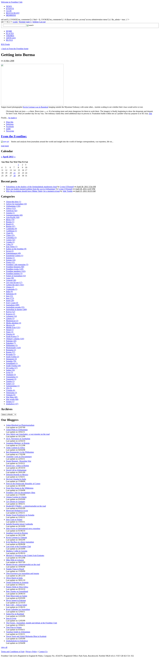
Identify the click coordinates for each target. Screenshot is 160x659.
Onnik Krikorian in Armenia (17, 582)
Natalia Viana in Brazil (15, 569)
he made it (12, 118)
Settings (35, 22)
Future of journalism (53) (16, 276)
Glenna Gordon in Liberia (16, 497)
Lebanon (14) (11, 316)
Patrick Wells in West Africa (17, 587)
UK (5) (9, 388)
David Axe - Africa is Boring (17, 466)
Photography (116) (13, 348)
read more (5, 146)
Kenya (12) (10, 312)
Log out (42, 22)
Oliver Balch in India (14, 578)
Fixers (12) (10, 262)
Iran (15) (9, 296)
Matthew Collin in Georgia (16, 551)
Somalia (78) (11, 361)
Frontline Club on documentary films (20, 493)
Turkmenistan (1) (13, 386)
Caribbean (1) (11, 231)
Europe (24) (11, 260)
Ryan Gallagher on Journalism (18, 609)
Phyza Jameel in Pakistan (16, 600)
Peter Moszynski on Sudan (16, 596)
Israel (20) (10, 300)
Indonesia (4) (11, 294)
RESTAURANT (13, 13)
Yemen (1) (10, 402)
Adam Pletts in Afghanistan (17, 430)
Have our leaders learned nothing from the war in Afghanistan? (31, 189)
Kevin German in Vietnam (16, 537)
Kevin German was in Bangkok (35, 107)
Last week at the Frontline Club (18, 546)
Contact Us (43, 652)
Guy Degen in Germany (15, 501)
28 (15, 176)
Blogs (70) (10, 220)
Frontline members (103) (16, 271)
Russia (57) (10, 352)
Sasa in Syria (11, 618)
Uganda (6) (10, 390)
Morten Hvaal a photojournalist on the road (23, 564)
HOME (9, 31)
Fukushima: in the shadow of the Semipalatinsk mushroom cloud (31, 187)
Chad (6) (9, 233)
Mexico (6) (10, 325)
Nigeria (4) (10, 334)
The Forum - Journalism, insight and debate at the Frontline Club (31, 623)
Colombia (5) (11, 238)
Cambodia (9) (11, 229)
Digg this (9, 122)
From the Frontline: (14, 136)
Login (15, 22)
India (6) (9, 291)
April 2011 (8, 156)
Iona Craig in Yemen (14, 519)
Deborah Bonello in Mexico (17, 475)
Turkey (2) (10, 384)
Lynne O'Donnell (67, 187)
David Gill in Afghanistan (16, 470)
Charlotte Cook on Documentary (19, 457)
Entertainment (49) (13, 253)
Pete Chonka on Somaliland (17, 591)
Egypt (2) (10, 251)
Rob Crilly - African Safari (16, 605)
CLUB (9, 11)
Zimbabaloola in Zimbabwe (17, 641)
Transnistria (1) (12, 377)
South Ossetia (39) (13, 366)
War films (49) (11, 397)
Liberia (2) (10, 318)
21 (15, 173)
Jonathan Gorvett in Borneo (17, 533)
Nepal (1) (10, 330)
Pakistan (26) (11, 341)
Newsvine (10, 131)
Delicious (10, 124)
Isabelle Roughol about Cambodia (19, 524)
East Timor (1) (11, 247)
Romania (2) (11, 350)
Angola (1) (10, 213)
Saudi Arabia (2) (12, 357)
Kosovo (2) (10, 314)
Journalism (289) (12, 305)
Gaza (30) (10, 278)
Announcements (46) (14, 215)
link (150, 113)
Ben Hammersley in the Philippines (20, 452)
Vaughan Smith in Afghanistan (18, 632)
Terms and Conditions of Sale (12, 652)
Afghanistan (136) (13, 206)
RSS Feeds (5, 44)
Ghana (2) (10, 287)
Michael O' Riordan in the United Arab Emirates (25, 555)
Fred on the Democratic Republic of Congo (23, 484)
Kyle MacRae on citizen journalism (20, 542)
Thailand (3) (11, 375)
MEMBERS (11, 15)
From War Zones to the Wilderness (19, 488)
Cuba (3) (9, 244)
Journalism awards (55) (15, 307)
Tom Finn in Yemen (14, 627)
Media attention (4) (13, 323)
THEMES (10, 36)
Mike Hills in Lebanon (15, 560)
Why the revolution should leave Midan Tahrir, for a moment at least (33, 191)
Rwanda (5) (10, 354)
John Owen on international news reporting (23, 528)
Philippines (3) (12, 345)
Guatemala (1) (11, 289)
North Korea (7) (12, 336)
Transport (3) (11, 379)
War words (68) (12, 399)
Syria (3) (9, 372)
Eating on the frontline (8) (16, 249)
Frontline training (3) (14, 273)
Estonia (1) (10, 258)
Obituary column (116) (15, 339)
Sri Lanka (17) (12, 368)
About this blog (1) (13, 202)
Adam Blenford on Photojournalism (20, 425)
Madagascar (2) (12, 321)
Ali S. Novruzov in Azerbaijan (18, 439)
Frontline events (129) (14, 269)
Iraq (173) (10, 298)
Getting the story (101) (15, 285)
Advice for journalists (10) (16, 204)
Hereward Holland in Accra (17, 510)
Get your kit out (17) (14, 282)
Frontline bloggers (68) (15, 267)
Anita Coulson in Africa (15, 448)
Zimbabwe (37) (12, 404)
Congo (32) (10, 240)
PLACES (10, 33)
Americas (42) (11, 211)
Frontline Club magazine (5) (17, 264)
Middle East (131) (13, 327)
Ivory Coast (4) (12, 303)
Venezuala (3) (11, 393)
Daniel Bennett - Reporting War (18, 461)
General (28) (11, 280)
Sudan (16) (10, 370)
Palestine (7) (11, 343)
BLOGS (9, 40)
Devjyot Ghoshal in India (16, 479)
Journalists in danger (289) (16, 309)
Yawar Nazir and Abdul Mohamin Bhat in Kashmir (26, 636)
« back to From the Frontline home (14, 49)
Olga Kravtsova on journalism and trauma (22, 573)
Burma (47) (10, 226)
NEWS (9, 6)
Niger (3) (9, 332)
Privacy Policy (31, 652)
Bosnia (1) (10, 222)
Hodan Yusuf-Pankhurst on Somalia (20, 515)
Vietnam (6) (10, 395)
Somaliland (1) (12, 363)
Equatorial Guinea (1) (14, 255)
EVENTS (10, 8)
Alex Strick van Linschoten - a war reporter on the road (28, 434)
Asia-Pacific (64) (12, 217)
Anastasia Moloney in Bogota (18, 443)
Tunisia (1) (10, 381)
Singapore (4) (11, 359)
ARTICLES (11, 38)
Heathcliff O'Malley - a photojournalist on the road (26, 506)
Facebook (10, 126)
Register (22, 22)
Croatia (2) (10, 242)
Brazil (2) (10, 224)
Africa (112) (11, 208)
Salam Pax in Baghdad (15, 614)
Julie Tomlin (67, 191)
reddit (8, 129)
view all (4, 647)
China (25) (10, 235)
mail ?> (29, 22)
